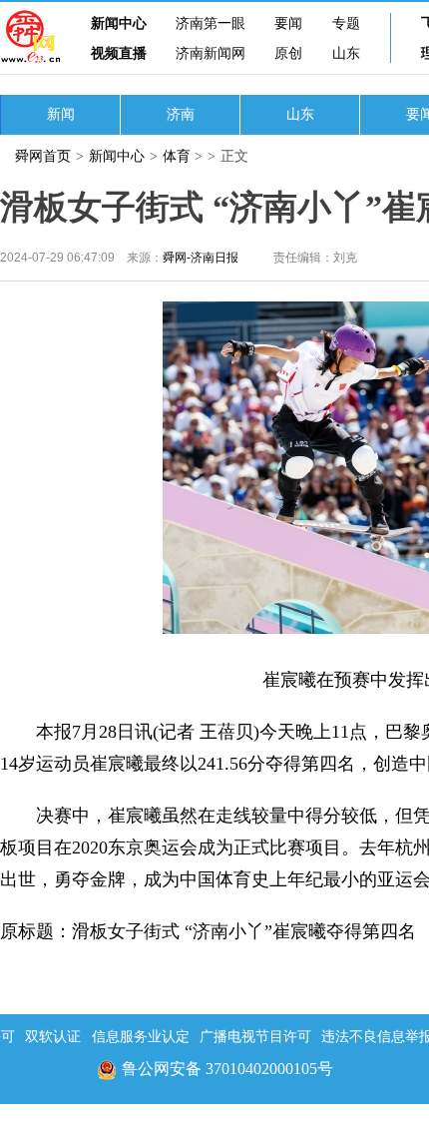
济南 (181, 114)
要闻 (288, 23)
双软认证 (53, 1036)
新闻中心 (119, 23)
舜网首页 (43, 156)
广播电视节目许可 (255, 1036)
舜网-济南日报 (200, 258)
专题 (346, 23)
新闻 (61, 114)
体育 (177, 156)
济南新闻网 (210, 53)
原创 (288, 53)
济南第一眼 (210, 23)
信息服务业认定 (141, 1036)
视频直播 (119, 53)
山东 (346, 53)
